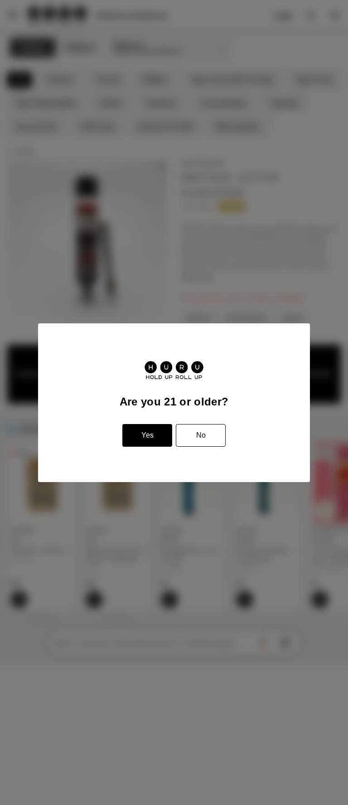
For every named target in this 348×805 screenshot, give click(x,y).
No (201, 435)
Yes (147, 435)
